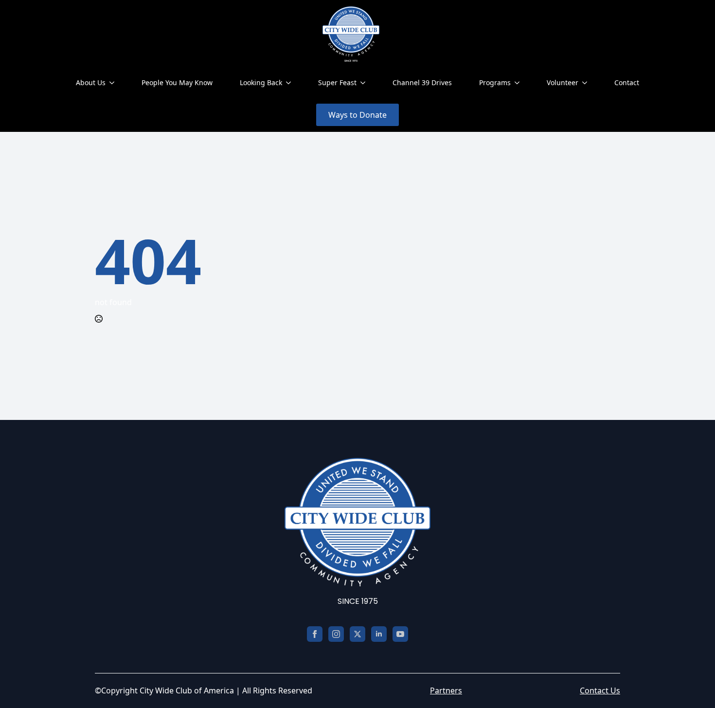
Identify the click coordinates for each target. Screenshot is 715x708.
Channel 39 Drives (422, 82)
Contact (626, 82)
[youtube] (400, 634)
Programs (495, 82)
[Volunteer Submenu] (586, 82)
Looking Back (261, 82)
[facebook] (314, 634)
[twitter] (357, 634)
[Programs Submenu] (519, 82)
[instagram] (336, 634)
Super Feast (337, 82)
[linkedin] (379, 634)
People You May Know (177, 82)
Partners (446, 690)
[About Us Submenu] (114, 82)
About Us (91, 82)
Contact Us (600, 690)
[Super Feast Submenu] (365, 82)
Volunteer (562, 82)
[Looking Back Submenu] (290, 82)
